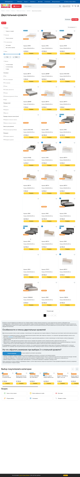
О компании (47, 1)
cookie (20, 475)
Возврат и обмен (62, 398)
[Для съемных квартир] (42, 30)
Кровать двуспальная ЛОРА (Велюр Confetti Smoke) (21, 377)
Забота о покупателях (66, 5)
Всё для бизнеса (56, 1)
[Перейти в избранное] (73, 6)
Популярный (26, 66)
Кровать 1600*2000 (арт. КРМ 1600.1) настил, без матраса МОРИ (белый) (35, 377)
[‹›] (31, 232)
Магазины (19, 1)
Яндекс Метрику (26, 475)
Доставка (40, 1)
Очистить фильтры (12, 353)
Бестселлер (44, 66)
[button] (38, 31)
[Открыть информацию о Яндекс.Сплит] (28, 49)
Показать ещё (50, 311)
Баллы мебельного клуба (38, 393)
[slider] (4, 54)
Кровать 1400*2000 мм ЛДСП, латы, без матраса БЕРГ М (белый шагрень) (62, 377)
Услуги (25, 1)
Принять (65, 475)
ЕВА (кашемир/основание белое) (6, 377)
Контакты (32, 1)
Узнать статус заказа (71, 1)
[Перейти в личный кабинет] (78, 6)
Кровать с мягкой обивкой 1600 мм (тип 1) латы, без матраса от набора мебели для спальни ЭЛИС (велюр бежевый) (49, 377)
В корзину (31, 53)
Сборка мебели (10, 398)
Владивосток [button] (9, 1)
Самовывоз (35, 398)
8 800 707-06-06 (66, 6)
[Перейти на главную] (5, 7)
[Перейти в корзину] (75, 6)
